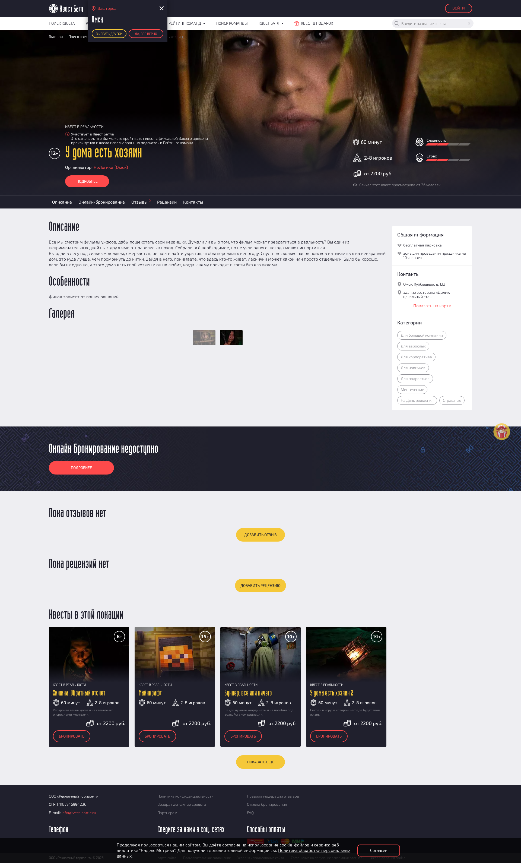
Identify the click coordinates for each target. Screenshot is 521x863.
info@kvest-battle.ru (79, 812)
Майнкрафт (150, 693)
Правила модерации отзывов (273, 796)
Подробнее (87, 181)
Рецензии (167, 201)
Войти (458, 8)
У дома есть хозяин (103, 153)
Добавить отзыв (260, 534)
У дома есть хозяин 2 (331, 693)
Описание (62, 201)
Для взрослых (413, 346)
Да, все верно (146, 34)
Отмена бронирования (267, 804)
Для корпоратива (416, 357)
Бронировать (71, 736)
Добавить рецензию (260, 585)
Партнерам (167, 812)
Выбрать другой (109, 34)
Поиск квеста (62, 23)
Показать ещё (260, 762)
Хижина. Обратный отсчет (79, 693)
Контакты (193, 201)
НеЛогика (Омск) (111, 167)
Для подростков (415, 378)
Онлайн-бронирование (101, 201)
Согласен (378, 850)
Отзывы (141, 201)
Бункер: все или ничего (248, 693)
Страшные (452, 400)
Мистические (412, 389)
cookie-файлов (294, 844)
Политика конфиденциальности (185, 796)
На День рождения (417, 400)
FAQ (250, 812)
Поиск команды (232, 23)
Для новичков (413, 367)
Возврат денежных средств (181, 804)
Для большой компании (422, 335)
